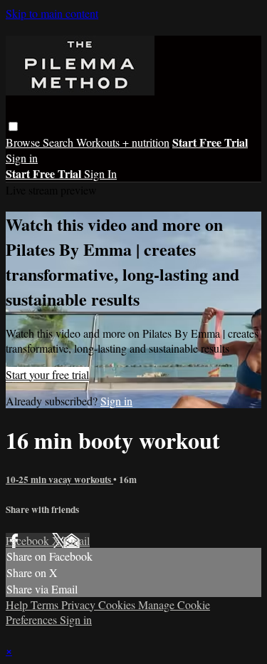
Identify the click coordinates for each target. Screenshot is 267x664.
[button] (13, 126)
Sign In (100, 173)
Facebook (29, 540)
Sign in (22, 157)
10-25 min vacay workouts (59, 479)
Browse (24, 142)
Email (76, 540)
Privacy (79, 604)
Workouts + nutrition (122, 142)
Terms (46, 604)
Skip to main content (52, 13)
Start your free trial (47, 374)
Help (18, 604)
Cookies (118, 604)
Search (59, 142)
